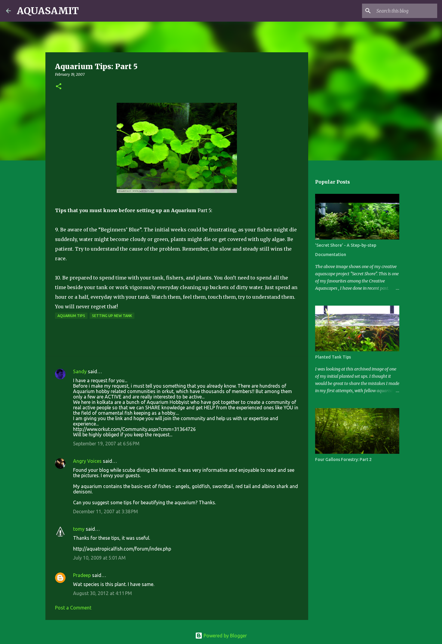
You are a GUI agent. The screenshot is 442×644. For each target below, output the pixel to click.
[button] (58, 87)
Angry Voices (87, 461)
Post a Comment (73, 607)
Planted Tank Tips (333, 357)
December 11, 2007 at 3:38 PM (105, 511)
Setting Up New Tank (112, 316)
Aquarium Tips (71, 316)
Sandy (80, 371)
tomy (78, 529)
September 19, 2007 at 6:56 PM (106, 443)
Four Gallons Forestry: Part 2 (343, 459)
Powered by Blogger (224, 635)
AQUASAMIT (48, 11)
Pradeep (82, 575)
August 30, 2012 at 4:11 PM (102, 593)
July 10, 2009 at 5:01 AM (99, 557)
